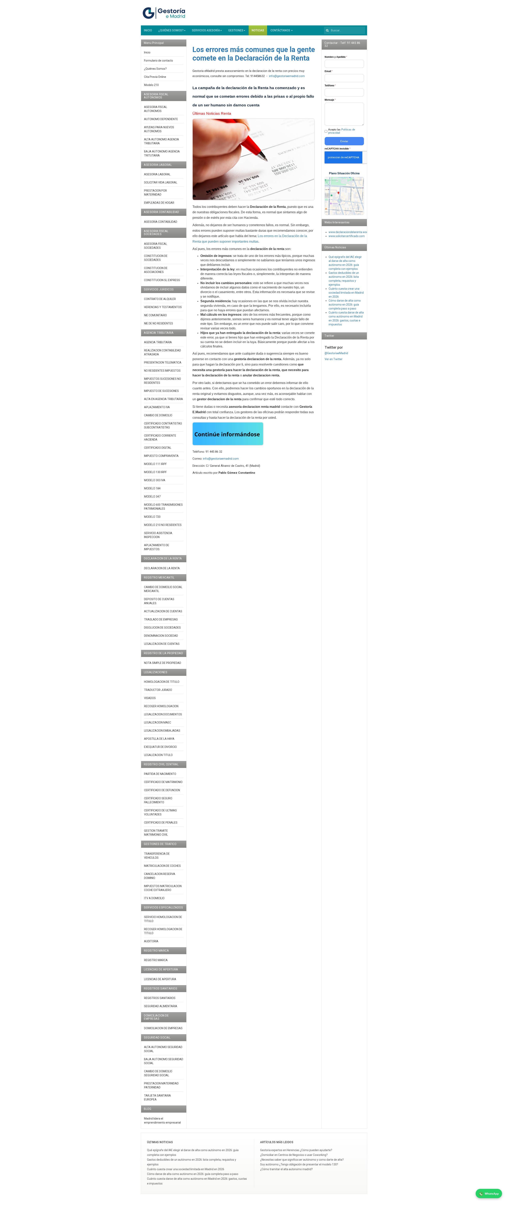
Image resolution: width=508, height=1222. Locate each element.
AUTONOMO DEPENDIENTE (161, 119)
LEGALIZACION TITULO (158, 755)
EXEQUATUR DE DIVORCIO (160, 746)
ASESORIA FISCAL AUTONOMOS (155, 109)
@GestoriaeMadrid (336, 353)
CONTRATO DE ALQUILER (160, 299)
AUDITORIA (151, 941)
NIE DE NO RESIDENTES (158, 323)
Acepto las (341, 131)
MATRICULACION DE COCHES (162, 865)
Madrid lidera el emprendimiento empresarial (162, 1120)
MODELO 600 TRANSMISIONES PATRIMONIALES (163, 506)
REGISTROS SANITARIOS (159, 998)
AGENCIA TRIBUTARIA (158, 342)
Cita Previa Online (155, 76)
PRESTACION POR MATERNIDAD (155, 192)
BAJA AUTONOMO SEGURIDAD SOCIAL (163, 1061)
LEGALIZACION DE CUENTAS (162, 643)
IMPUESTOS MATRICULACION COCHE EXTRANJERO (163, 888)
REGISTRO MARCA (156, 960)
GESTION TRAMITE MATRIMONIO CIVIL (156, 832)
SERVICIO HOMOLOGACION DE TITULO (163, 919)
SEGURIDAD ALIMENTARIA (160, 1006)
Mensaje (330, 99)
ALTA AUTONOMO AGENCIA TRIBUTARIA (161, 141)
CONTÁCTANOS (280, 30)
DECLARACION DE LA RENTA (162, 568)
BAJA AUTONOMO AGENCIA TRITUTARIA (162, 153)
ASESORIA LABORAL (157, 174)
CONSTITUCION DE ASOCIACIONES (155, 270)
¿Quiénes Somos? (155, 68)
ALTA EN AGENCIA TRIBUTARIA (163, 399)
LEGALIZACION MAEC (157, 722)
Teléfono (330, 85)
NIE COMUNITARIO (155, 315)
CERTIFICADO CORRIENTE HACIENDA (160, 437)
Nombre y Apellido (336, 57)
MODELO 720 (152, 516)
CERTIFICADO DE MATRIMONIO (163, 782)
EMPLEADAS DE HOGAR (159, 202)
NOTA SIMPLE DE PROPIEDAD (162, 663)
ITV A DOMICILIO (154, 898)
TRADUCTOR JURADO (158, 690)
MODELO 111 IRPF (155, 464)
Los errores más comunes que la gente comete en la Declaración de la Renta (253, 53)
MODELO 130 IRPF (155, 472)
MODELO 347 (152, 496)
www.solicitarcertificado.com (347, 236)
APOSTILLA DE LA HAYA (159, 738)
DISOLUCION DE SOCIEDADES (162, 627)
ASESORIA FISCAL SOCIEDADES (155, 245)
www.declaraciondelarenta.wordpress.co (354, 232)
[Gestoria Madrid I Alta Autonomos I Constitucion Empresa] (165, 12)
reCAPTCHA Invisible (337, 148)
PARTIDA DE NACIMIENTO (160, 773)
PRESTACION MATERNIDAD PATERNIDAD (161, 1085)
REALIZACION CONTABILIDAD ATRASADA (162, 352)
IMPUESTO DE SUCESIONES (161, 391)
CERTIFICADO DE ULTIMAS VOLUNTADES (160, 812)
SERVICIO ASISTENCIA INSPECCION (158, 535)
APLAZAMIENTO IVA (157, 407)
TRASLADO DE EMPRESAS (161, 619)
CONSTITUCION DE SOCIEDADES (155, 257)
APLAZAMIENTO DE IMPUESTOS (156, 547)
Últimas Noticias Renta (211, 113)
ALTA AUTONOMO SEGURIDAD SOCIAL (163, 1049)
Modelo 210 (151, 85)
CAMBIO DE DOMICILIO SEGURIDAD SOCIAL (158, 1073)
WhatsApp (492, 1193)
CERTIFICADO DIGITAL (157, 447)
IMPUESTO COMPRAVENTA (161, 455)
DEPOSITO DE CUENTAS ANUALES (159, 601)
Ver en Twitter (334, 359)
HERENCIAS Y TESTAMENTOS (163, 307)
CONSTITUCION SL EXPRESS (162, 280)
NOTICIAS (258, 30)
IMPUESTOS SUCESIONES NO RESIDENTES (162, 380)
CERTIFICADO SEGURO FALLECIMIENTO (158, 800)
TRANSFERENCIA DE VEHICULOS (157, 855)
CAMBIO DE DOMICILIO (158, 415)
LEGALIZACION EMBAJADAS (162, 730)
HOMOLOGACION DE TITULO (161, 681)
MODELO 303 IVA (154, 480)
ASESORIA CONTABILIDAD (160, 221)
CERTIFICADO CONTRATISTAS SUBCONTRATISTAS (163, 425)
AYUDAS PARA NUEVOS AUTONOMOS (159, 129)
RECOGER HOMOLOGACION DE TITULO (163, 931)
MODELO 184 (152, 488)
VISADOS (150, 698)
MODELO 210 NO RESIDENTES (163, 525)
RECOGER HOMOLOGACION (161, 706)
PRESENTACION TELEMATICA (162, 362)
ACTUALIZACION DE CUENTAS (163, 611)
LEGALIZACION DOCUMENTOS (163, 714)
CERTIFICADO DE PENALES (160, 822)
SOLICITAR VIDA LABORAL (160, 182)
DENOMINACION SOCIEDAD (161, 635)
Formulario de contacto (158, 60)
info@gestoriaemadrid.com (287, 76)
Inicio (147, 52)
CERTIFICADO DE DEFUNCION (162, 790)
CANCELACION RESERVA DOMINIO (159, 876)
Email (329, 71)
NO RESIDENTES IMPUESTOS (162, 370)
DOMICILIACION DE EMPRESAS (163, 1028)
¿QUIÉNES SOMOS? (171, 30)
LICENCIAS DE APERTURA (160, 979)
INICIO (148, 30)
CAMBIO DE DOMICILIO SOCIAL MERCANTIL (163, 589)
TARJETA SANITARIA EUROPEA (157, 1097)
